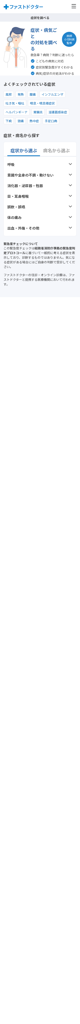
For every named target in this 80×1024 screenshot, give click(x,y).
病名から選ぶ (56, 150)
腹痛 (33, 94)
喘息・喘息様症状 (42, 103)
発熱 (21, 94)
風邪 (9, 94)
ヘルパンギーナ (17, 112)
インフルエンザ (52, 94)
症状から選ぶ (23, 150)
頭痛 (21, 121)
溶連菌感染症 (57, 112)
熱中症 (34, 121)
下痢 (9, 121)
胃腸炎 (38, 112)
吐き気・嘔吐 (15, 103)
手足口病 (51, 121)
